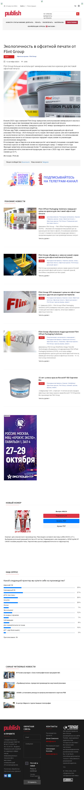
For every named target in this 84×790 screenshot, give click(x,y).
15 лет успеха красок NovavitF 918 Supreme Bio (58, 378)
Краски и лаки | (67, 298)
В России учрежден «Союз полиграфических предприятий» (38, 673)
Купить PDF (61, 521)
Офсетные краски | (53, 221)
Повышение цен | (72, 221)
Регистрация (31, 6)
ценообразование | (53, 217)
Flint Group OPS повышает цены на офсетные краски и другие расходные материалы (59, 293)
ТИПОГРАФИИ (72, 22)
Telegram (45, 162)
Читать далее (44, 238)
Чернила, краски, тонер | (55, 219)
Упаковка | (62, 341)
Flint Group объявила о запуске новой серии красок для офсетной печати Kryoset (58, 256)
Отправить (32, 782)
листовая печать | (52, 223)
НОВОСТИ (9, 22)
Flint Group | (63, 221)
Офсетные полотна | (69, 339)
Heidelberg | (71, 383)
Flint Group (33, 56)
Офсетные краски (23, 56)
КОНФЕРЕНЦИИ (33, 26)
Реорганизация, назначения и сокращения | (61, 337)
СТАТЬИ (16, 22)
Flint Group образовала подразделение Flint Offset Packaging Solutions (59, 332)
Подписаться (61, 516)
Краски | (65, 383)
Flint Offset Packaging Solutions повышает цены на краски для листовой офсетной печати (58, 211)
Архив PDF (61, 526)
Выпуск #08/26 (61, 511)
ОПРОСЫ (42, 26)
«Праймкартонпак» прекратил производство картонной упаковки (41, 683)
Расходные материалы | (67, 217)
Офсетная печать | (69, 219)
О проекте (9, 734)
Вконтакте (26, 162)
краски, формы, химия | (62, 302)
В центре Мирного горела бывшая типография (33, 703)
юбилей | (70, 385)
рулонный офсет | (52, 265)
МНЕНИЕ (22, 22)
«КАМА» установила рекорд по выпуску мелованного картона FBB (41, 692)
